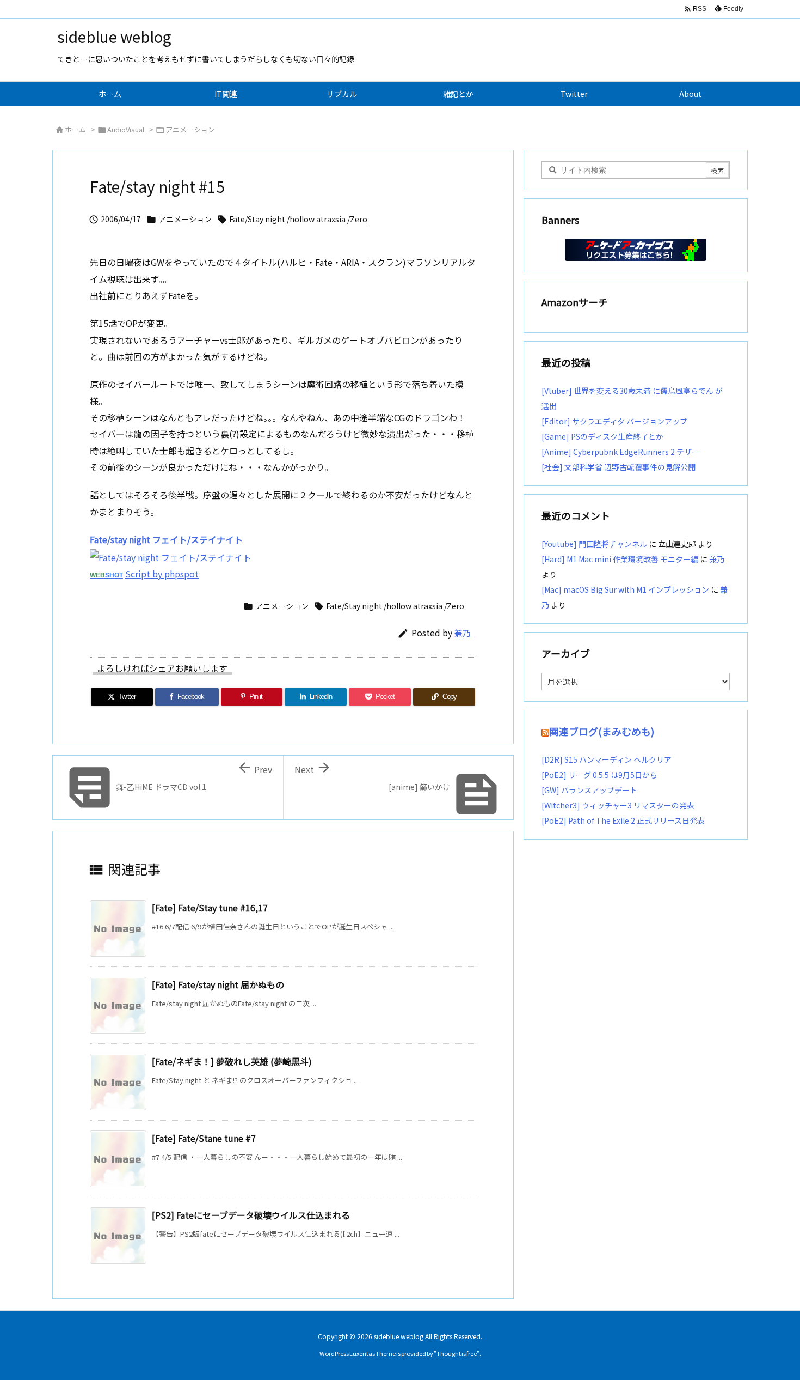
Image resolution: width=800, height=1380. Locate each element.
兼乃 (462, 633)
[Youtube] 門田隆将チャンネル (594, 543)
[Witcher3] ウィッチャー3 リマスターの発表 (617, 805)
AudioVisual (125, 129)
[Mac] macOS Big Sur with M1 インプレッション (625, 589)
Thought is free (456, 1353)
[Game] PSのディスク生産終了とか (602, 436)
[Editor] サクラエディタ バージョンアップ (614, 421)
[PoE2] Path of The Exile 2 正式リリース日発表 (623, 820)
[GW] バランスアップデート (589, 790)
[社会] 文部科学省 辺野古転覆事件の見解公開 (618, 466)
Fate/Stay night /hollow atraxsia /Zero (298, 219)
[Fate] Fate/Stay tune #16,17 (210, 907)
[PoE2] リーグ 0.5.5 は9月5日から (599, 774)
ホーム (75, 129)
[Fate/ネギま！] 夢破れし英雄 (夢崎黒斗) (232, 1061)
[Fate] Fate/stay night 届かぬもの (218, 984)
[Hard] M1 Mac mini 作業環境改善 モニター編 (619, 559)
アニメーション (190, 129)
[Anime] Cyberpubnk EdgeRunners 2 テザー (620, 451)
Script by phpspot (162, 573)
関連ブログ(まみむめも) (601, 731)
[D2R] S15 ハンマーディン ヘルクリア (606, 759)
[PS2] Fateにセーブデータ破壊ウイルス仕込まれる (251, 1214)
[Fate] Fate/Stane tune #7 (204, 1138)
